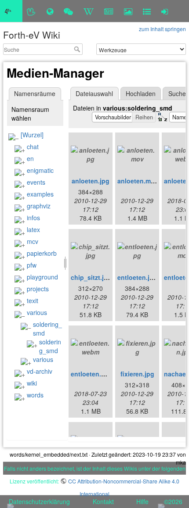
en (30, 158)
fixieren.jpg (137, 373)
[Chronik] (50, 11)
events (36, 182)
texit (32, 300)
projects (38, 288)
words (35, 394)
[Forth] (31, 11)
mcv (32, 241)
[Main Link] (11, 11)
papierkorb (42, 253)
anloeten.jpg (90, 180)
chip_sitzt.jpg (91, 277)
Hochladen (141, 93)
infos (33, 217)
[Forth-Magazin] (109, 11)
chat (33, 146)
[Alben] (128, 11)
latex (33, 229)
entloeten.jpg (137, 277)
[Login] (164, 11)
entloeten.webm (95, 373)
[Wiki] (88, 11)
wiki (32, 383)
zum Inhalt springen (162, 28)
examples (40, 194)
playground (42, 276)
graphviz (39, 205)
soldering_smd (50, 346)
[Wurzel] (32, 134)
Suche (78, 49)
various (37, 312)
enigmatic (40, 170)
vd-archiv (39, 371)
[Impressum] (146, 11)
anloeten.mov (137, 180)
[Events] (68, 11)
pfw (31, 265)
